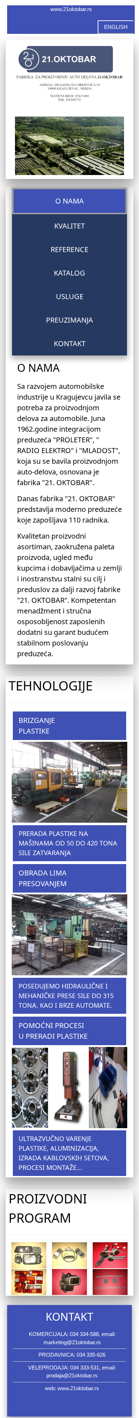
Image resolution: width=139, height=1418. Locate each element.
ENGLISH (116, 27)
